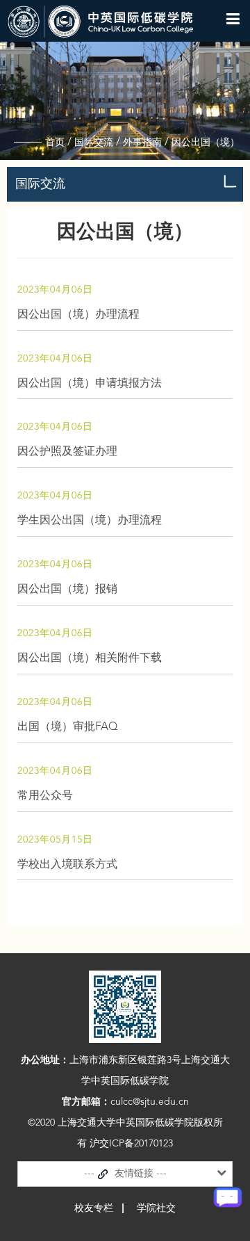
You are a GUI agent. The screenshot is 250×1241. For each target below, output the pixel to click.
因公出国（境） (206, 142)
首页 (55, 142)
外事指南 (142, 142)
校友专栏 (93, 1208)
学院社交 (156, 1208)
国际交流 (93, 142)
